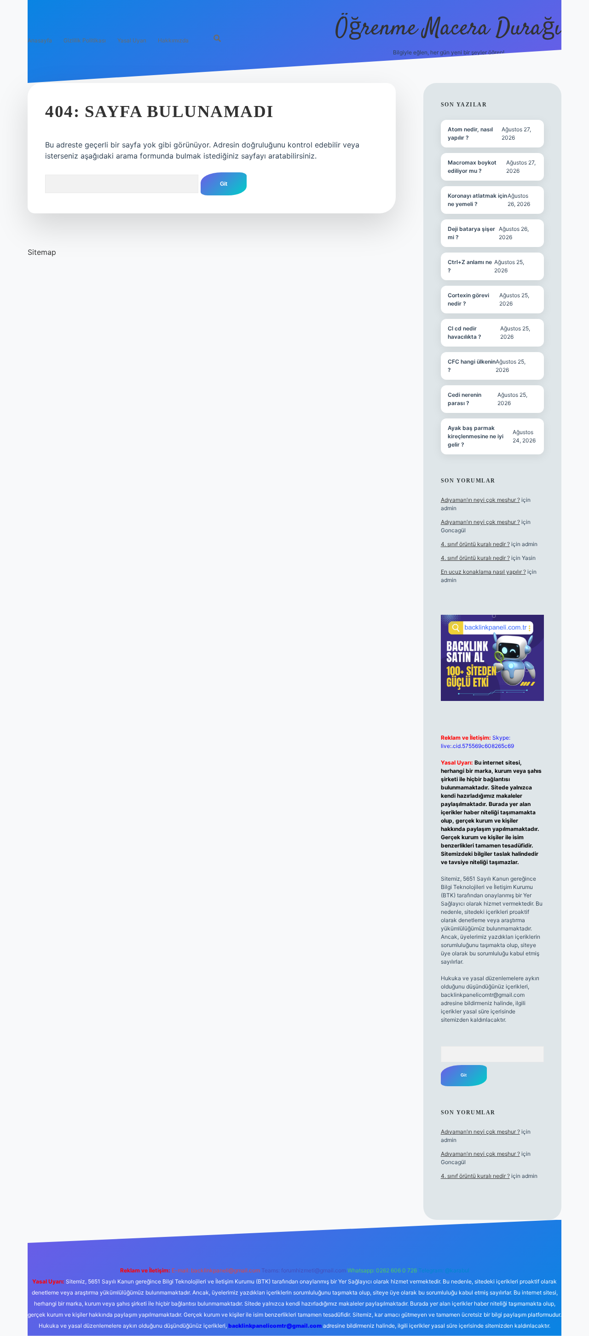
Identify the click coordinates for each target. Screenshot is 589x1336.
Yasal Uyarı (131, 40)
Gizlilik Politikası (85, 40)
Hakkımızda (173, 40)
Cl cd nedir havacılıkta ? (464, 332)
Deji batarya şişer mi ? (471, 233)
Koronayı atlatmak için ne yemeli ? (477, 199)
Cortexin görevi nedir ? (468, 299)
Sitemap (42, 252)
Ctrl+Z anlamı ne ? (470, 266)
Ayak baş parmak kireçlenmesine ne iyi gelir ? (475, 436)
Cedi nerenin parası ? (464, 398)
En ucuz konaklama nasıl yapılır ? (483, 571)
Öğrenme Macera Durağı (448, 29)
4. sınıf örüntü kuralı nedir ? (475, 544)
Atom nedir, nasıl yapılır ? (470, 133)
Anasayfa (40, 40)
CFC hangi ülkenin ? (472, 365)
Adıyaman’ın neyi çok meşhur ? (480, 499)
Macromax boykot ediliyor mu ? (472, 166)
